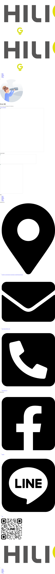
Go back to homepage (3, 107)
